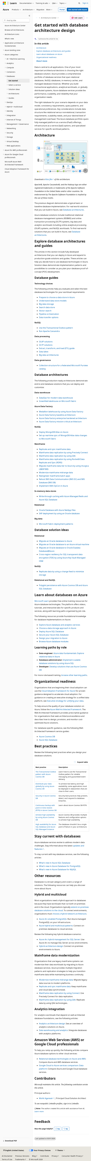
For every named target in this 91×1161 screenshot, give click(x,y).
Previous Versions (22, 1156)
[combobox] (16, 20)
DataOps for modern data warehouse (56, 397)
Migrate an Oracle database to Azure (55, 541)
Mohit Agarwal (45, 1098)
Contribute (44, 1156)
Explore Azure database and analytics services (59, 625)
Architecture (41, 48)
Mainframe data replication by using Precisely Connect (63, 452)
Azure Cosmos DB (47, 736)
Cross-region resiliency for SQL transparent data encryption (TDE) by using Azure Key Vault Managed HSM (62, 557)
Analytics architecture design (52, 1023)
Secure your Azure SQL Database (53, 635)
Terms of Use (7, 1159)
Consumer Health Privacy (72, 1156)
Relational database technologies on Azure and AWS (62, 1058)
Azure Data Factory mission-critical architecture (60, 421)
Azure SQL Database (48, 740)
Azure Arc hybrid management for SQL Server (59, 939)
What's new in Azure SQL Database (54, 862)
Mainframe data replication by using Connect (59, 993)
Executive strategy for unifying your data (65, 701)
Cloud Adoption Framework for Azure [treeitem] (17, 170)
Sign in (85, 3)
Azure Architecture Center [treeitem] (15, 25)
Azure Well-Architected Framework (65, 709)
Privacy (54, 1156)
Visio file (48, 179)
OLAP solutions (46, 341)
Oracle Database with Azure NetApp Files (57, 510)
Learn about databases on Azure (49, 54)
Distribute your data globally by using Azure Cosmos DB (45, 786)
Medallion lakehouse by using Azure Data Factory (61, 411)
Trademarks (19, 1159)
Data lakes (43, 351)
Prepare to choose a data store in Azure (57, 297)
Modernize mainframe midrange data (56, 472)
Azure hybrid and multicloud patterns (56, 925)
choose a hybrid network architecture (69, 913)
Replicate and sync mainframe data (55, 449)
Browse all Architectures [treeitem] (14, 30)
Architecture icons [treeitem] (12, 34)
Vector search (45, 310)
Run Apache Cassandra (49, 331)
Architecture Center (49, 18)
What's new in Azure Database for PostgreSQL (60, 866)
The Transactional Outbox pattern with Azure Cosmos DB (46, 774)
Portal (62, 9)
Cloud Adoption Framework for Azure (58, 691)
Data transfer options (48, 317)
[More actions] (87, 18)
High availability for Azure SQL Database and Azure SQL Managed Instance (46, 826)
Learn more (39, 1111)
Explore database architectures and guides (53, 51)
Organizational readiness (46, 57)
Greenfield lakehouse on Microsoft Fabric (57, 401)
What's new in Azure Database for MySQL (57, 869)
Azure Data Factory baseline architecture (57, 415)
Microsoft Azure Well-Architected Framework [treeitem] (14, 163)
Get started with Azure (77, 9)
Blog (34, 1156)
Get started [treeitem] (13, 80)
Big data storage (46, 304)
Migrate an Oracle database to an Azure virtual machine (64, 544)
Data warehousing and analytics (53, 1030)
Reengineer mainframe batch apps (54, 476)
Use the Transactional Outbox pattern (56, 328)
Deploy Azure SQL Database (51, 631)
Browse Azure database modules (53, 641)
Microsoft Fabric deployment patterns (56, 524)
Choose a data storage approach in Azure (57, 628)
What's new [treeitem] (9, 38)
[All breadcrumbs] (36, 18)
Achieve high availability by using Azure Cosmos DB (45, 817)
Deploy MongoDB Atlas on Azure (53, 432)
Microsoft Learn (41, 601)
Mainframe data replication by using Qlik (57, 456)
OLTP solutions (45, 345)
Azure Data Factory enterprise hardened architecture (63, 418)
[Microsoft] (4, 3)
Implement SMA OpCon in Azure (53, 486)
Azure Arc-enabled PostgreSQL (53, 919)
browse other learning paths (74, 675)
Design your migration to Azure (53, 638)
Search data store (47, 307)
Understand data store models (53, 300)
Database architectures (73, 209)
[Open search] (79, 3)
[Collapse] (29, 16)
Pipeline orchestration (49, 314)
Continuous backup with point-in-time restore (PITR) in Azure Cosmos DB (46, 807)
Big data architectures (49, 355)
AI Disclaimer (7, 1156)
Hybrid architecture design (51, 946)
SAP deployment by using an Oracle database (59, 513)
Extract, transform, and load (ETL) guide (57, 348)
